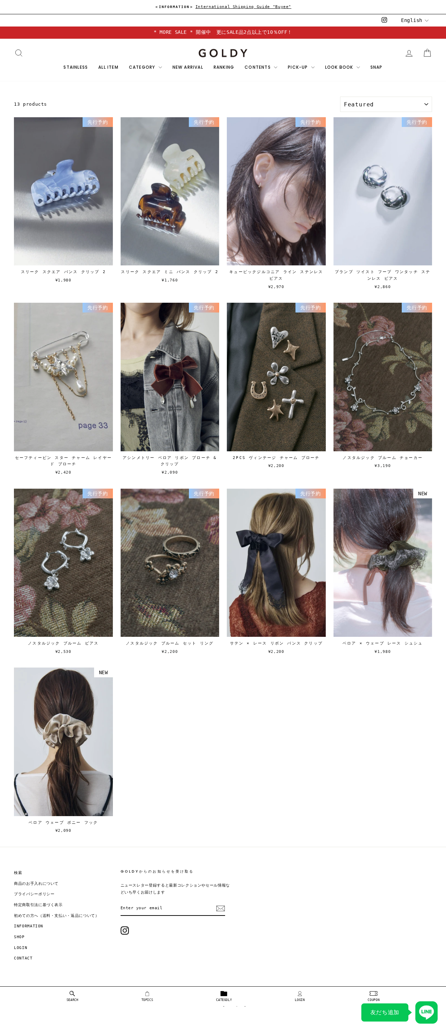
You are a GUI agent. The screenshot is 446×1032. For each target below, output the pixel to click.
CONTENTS (258, 67)
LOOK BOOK (340, 67)
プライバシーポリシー (34, 894)
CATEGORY (143, 67)
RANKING (224, 67)
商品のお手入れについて (36, 883)
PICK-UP (298, 67)
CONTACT (23, 958)
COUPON (373, 1000)
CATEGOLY (224, 1000)
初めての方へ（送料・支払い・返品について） (56, 915)
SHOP (19, 937)
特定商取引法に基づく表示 (38, 905)
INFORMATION (28, 926)
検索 (18, 873)
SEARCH (72, 1000)
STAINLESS (75, 67)
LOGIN (300, 1000)
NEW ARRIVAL (187, 67)
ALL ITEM (108, 67)
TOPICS (147, 1000)
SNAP (376, 67)
